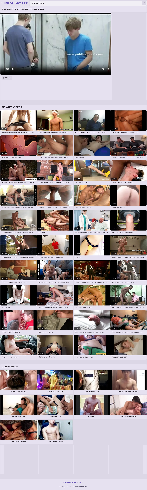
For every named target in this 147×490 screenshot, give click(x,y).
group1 (8, 78)
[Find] (144, 3)
